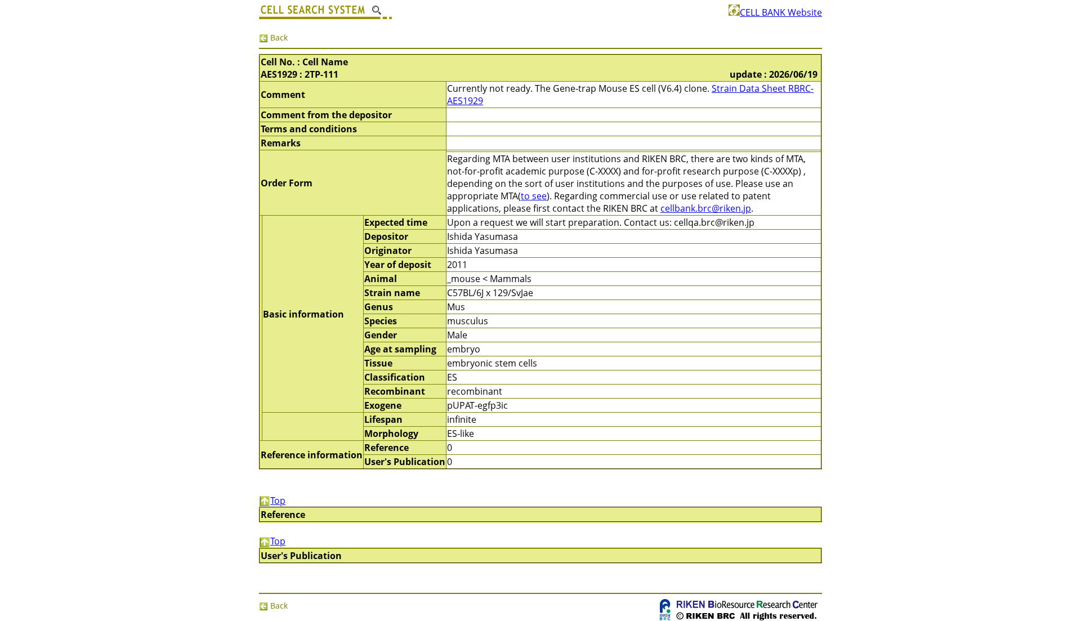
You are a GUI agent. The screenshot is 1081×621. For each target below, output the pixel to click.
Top (277, 500)
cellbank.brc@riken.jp (705, 208)
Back (278, 37)
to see (534, 196)
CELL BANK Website (781, 12)
